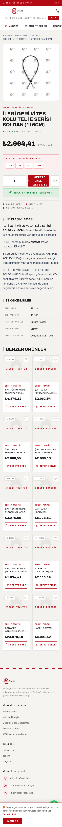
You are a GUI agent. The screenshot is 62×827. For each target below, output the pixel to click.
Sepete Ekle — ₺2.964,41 (40, 181)
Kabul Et (12, 821)
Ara (53, 18)
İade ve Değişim (11, 717)
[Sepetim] (57, 11)
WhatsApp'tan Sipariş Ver (33, 193)
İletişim (6, 755)
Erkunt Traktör (35, 26)
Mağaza (12, 26)
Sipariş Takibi (10, 711)
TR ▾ (56, 2)
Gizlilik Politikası (11, 728)
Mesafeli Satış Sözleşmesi (16, 722)
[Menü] (6, 11)
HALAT (35, 35)
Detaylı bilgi (9, 814)
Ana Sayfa (7, 35)
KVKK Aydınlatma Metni (15, 734)
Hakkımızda (9, 750)
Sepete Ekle (18, 406)
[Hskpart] (17, 11)
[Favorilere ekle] (55, 181)
